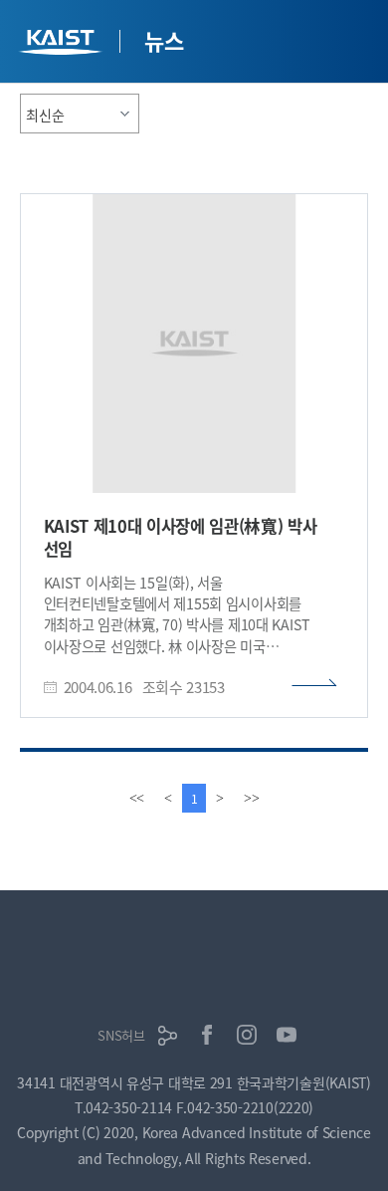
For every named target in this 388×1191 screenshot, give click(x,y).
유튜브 (286, 1035)
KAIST (62, 44)
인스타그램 (247, 1035)
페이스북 (207, 1035)
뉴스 (163, 40)
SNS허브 (121, 1035)
